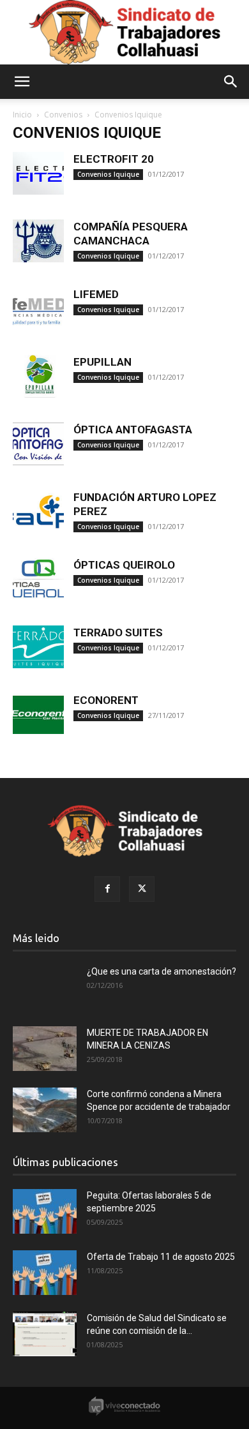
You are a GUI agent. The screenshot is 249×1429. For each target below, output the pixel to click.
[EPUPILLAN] (38, 376)
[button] (21, 81)
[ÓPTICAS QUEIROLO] (38, 579)
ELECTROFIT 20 (113, 159)
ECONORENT (106, 700)
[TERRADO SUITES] (38, 646)
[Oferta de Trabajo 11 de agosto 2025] (45, 1272)
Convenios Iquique (108, 174)
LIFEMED (96, 294)
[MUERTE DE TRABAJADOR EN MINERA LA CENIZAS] (45, 1048)
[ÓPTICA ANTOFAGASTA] (38, 444)
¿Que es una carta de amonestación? (161, 971)
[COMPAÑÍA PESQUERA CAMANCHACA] (38, 241)
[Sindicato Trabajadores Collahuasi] (124, 32)
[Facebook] (107, 889)
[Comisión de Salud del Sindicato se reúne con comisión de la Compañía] (45, 1334)
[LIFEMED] (38, 308)
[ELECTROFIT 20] (38, 173)
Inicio (22, 114)
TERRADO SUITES (118, 632)
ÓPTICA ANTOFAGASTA (132, 429)
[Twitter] (142, 889)
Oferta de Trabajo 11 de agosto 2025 (161, 1257)
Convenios (63, 114)
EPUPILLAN (102, 361)
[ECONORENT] (38, 714)
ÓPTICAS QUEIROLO (124, 564)
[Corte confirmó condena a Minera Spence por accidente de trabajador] (45, 1110)
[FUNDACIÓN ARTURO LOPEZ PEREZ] (38, 511)
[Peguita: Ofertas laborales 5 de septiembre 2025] (45, 1211)
